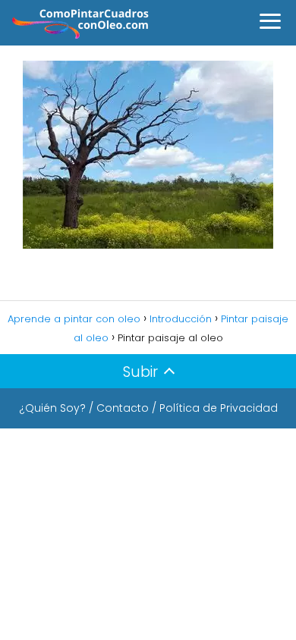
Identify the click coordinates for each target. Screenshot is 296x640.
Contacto (122, 408)
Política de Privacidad (218, 408)
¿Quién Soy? (52, 408)
